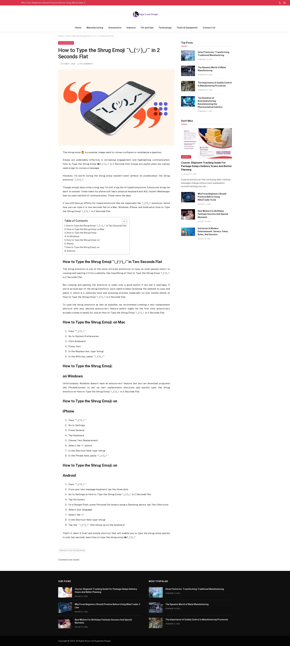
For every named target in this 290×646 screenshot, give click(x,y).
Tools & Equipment (187, 27)
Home (78, 27)
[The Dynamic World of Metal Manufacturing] (188, 71)
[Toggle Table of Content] (123, 221)
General (186, 157)
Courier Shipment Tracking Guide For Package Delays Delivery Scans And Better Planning (206, 166)
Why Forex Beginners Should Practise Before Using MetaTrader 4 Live (55, 3)
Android (71, 251)
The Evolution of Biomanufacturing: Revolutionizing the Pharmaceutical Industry (210, 102)
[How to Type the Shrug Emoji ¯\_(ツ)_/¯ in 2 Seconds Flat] (116, 107)
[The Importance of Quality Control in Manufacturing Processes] (188, 86)
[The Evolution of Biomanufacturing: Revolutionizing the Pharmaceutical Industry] (188, 101)
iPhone (70, 243)
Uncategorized (66, 43)
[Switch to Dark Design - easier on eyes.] (280, 3)
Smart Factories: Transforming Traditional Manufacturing (213, 53)
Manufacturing (95, 27)
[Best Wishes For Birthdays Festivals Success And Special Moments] (188, 214)
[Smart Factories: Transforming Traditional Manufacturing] (188, 55)
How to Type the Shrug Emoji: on (83, 240)
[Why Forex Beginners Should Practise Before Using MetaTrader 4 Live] (188, 197)
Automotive (114, 27)
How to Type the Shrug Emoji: (82, 233)
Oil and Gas (147, 27)
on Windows (73, 236)
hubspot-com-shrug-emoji (72, 550)
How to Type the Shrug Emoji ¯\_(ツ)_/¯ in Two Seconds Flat (96, 225)
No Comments (86, 64)
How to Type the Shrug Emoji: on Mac (85, 229)
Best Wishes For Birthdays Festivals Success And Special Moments (213, 214)
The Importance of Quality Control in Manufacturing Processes (215, 84)
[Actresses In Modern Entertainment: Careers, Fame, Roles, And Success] (188, 232)
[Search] (284, 2)
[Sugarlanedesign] (145, 14)
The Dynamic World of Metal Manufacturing (212, 69)
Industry (131, 27)
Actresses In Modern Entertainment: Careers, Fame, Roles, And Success (213, 231)
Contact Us (209, 27)
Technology (165, 27)
